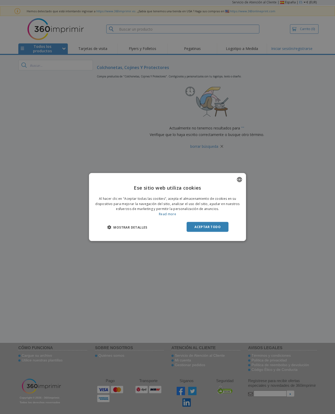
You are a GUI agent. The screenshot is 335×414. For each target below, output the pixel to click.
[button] (127, 227)
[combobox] (239, 179)
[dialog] (167, 207)
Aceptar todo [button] (207, 227)
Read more (167, 214)
